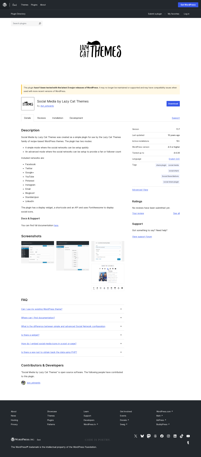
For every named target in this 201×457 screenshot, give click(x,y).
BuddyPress (163, 424)
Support (176, 118)
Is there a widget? (30, 335)
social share (174, 171)
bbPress (161, 420)
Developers (89, 420)
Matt (159, 416)
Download (173, 103)
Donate (124, 420)
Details (27, 118)
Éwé (39, 440)
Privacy (14, 424)
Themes (51, 416)
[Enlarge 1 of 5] (50, 244)
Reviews (41, 118)
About (13, 411)
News (13, 416)
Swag (123, 424)
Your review (138, 213)
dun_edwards (47, 106)
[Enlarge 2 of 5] (85, 244)
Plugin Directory (18, 14)
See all (176, 213)
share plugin (161, 165)
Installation (57, 118)
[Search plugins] (40, 23)
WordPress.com (164, 411)
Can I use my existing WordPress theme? (41, 309)
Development (76, 118)
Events (123, 416)
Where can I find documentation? (38, 317)
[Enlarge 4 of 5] (120, 267)
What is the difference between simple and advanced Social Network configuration (63, 326)
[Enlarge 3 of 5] (120, 244)
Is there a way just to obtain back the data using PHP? (49, 352)
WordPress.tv (91, 424)
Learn (86, 411)
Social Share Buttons (170, 176)
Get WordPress (188, 5)
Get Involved (126, 411)
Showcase (52, 411)
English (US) (174, 159)
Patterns (51, 424)
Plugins (50, 420)
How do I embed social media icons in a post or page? (48, 343)
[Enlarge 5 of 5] (120, 289)
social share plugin (171, 182)
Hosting (14, 420)
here (56, 225)
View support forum (142, 236)
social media (173, 165)
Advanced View (140, 189)
